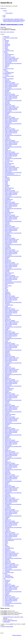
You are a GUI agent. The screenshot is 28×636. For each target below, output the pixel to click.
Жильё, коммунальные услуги (12, 24)
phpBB (11, 624)
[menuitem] (9, 13)
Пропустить (3, 8)
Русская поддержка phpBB (7, 626)
